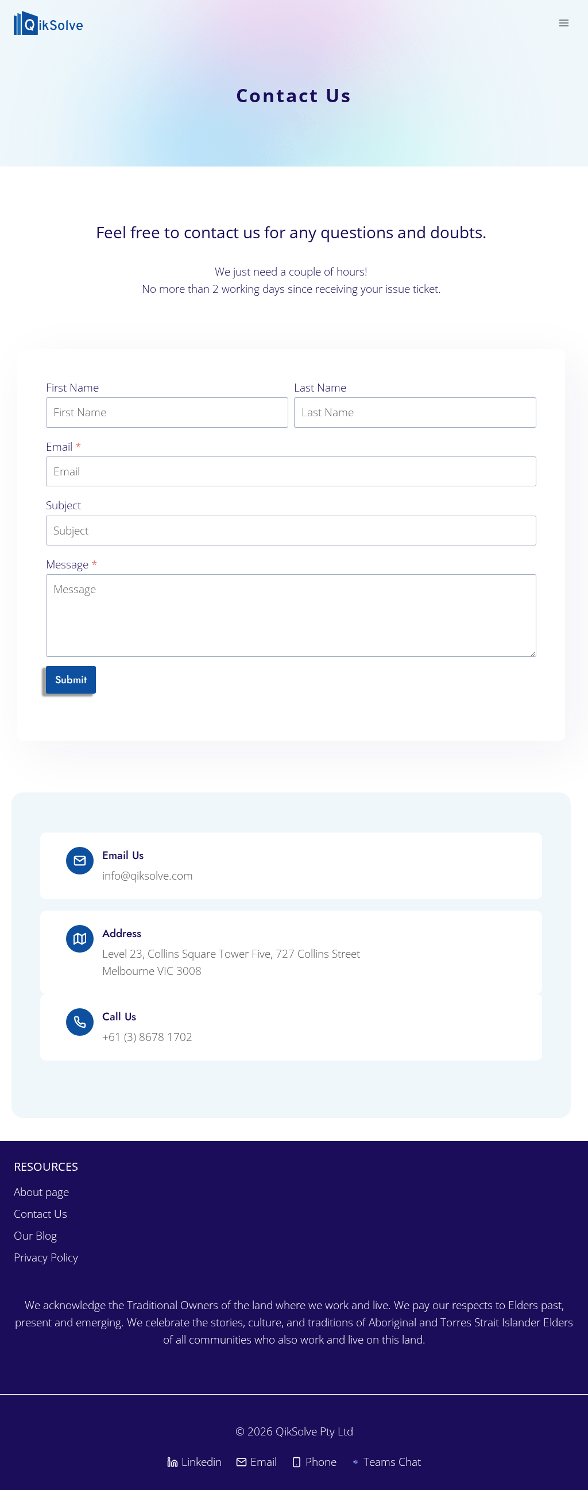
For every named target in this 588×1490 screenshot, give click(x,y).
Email (63, 446)
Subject (63, 505)
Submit (71, 679)
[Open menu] (563, 23)
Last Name (320, 387)
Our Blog (35, 1235)
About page (41, 1192)
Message (71, 564)
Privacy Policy (46, 1257)
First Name (72, 387)
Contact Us (40, 1213)
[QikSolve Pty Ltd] (48, 23)
